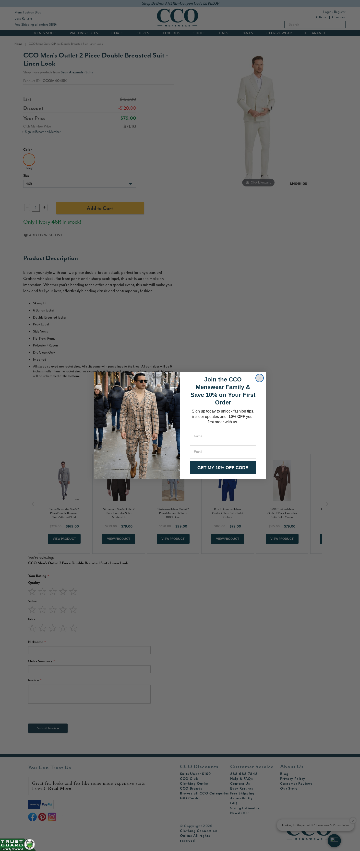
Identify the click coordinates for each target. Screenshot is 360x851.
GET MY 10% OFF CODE (222, 467)
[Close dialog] (259, 378)
